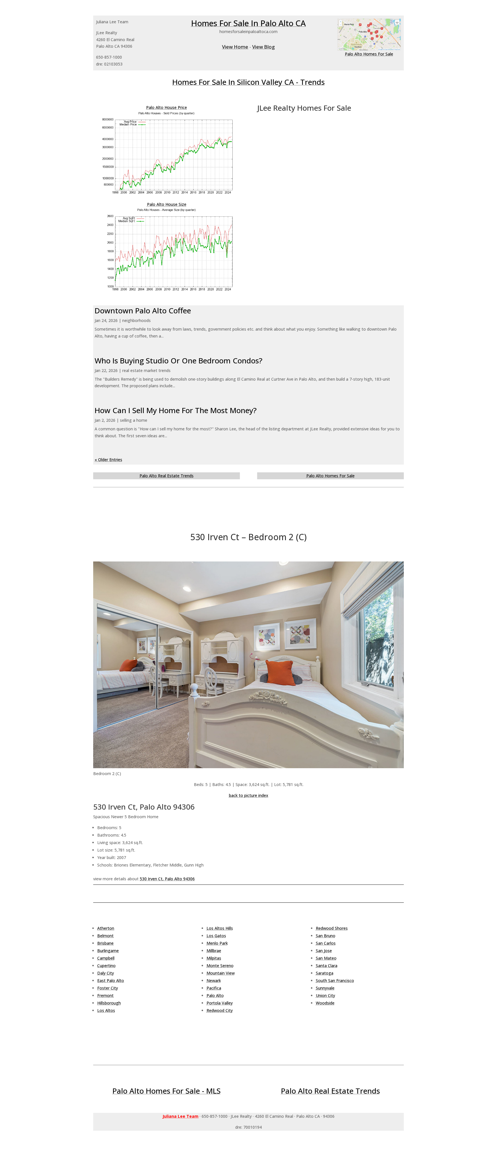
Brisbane (105, 943)
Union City (325, 995)
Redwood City (220, 1010)
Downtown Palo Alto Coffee (143, 310)
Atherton (105, 928)
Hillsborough (109, 1003)
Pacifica (214, 988)
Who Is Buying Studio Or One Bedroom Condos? (178, 360)
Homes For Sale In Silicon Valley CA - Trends (248, 82)
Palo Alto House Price (166, 107)
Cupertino (106, 965)
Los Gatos (216, 935)
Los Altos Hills (220, 928)
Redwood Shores (332, 928)
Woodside (325, 1003)
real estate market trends (146, 370)
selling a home (133, 420)
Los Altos (106, 1010)
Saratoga (324, 973)
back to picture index (248, 795)
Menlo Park (217, 943)
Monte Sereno (220, 965)
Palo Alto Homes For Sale (369, 54)
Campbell (105, 958)
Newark (214, 980)
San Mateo (326, 958)
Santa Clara (326, 965)
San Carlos (326, 943)
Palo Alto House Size (166, 204)
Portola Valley (220, 1003)
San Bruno (325, 935)
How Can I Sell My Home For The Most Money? (176, 410)
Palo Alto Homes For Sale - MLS (166, 1091)
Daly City (105, 973)
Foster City (107, 988)
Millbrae (214, 950)
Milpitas (214, 958)
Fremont (105, 995)
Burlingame (108, 950)
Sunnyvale (325, 988)
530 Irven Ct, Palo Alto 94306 (167, 878)
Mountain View (221, 973)
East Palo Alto (110, 980)
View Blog (263, 46)
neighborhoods (136, 320)
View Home (235, 46)
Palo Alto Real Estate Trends (166, 475)
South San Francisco (335, 980)
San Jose (324, 950)
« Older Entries (108, 459)
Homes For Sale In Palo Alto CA (248, 23)
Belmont (105, 935)
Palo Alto (215, 995)
